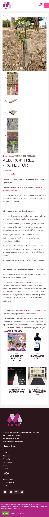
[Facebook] (5, 492)
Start (5, 453)
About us (6, 456)
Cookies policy (8, 482)
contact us (18, 328)
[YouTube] (16, 492)
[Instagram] (22, 492)
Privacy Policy (8, 479)
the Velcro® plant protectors (29, 311)
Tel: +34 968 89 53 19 (11, 438)
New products (8, 462)
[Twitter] (11, 492)
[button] (4, 16)
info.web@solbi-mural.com (13, 442)
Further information (17, 513)
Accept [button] (5, 513)
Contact (6, 468)
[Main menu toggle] (46, 5)
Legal (5, 486)
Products (6, 459)
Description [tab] (12, 174)
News (11, 156)
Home (5, 156)
